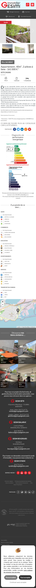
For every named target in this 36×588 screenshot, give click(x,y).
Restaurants (8, 263)
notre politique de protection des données (18, 571)
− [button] (2, 304)
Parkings (7, 274)
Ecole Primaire (8, 248)
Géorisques (14, 111)
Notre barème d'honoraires (8, 115)
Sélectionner (11, 16)
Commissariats (8, 279)
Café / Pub (7, 261)
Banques (7, 283)
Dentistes (7, 221)
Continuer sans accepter (18, 582)
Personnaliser (11, 577)
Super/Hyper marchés (10, 232)
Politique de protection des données (23, 481)
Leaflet (18, 327)
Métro (6, 294)
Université (7, 252)
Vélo (6, 292)
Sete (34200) (4, 540)
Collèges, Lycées (8, 250)
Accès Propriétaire (18, 484)
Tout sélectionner (7, 214)
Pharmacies (7, 223)
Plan (31, 483)
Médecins (7, 219)
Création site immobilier (21, 524)
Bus (5, 296)
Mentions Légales (9, 481)
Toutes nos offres (27, 4)
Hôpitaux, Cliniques (9, 217)
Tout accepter (25, 577)
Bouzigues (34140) (5, 544)
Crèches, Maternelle (9, 245)
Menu (32, 4)
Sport (6, 265)
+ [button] (2, 301)
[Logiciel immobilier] (10, 525)
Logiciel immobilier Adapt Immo (23, 523)
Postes (6, 281)
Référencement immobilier (21, 525)
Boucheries (7, 234)
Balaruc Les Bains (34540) (7, 542)
